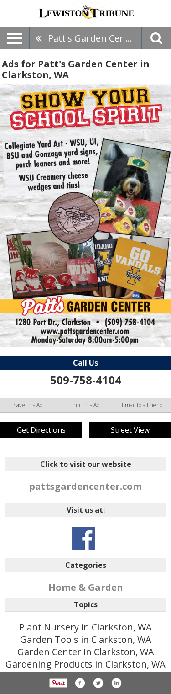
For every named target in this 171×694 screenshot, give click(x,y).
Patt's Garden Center (93, 38)
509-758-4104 (85, 379)
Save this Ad (28, 405)
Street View (130, 430)
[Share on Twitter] (98, 683)
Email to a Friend (142, 405)
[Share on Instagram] (116, 683)
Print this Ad (85, 405)
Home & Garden (85, 587)
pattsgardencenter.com (85, 486)
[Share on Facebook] (80, 683)
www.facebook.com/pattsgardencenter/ (83, 538)
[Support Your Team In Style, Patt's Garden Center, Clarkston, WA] (85, 215)
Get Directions (41, 430)
